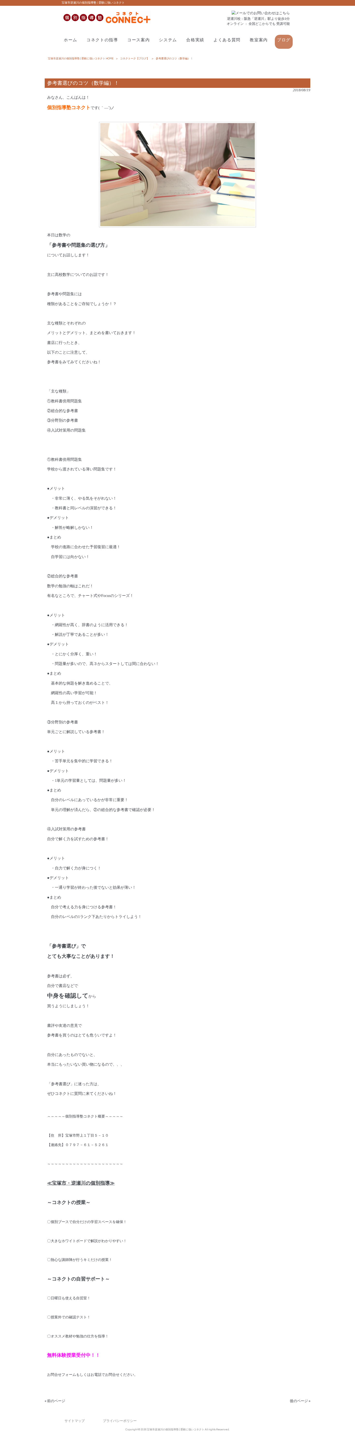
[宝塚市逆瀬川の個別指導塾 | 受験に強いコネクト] (106, 23)
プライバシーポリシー (120, 1421)
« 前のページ (55, 1401)
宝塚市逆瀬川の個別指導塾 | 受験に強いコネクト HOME (81, 58)
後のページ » (300, 1401)
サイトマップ (74, 1421)
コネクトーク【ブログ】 (134, 58)
